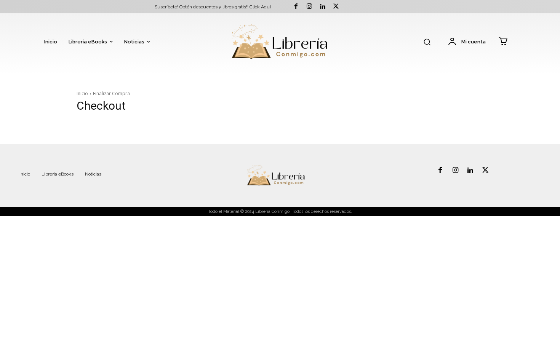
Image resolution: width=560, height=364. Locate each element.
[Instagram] (309, 6)
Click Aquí (260, 7)
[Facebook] (295, 6)
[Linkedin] (322, 6)
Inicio (82, 93)
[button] (427, 42)
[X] (336, 6)
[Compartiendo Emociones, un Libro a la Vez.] (280, 42)
